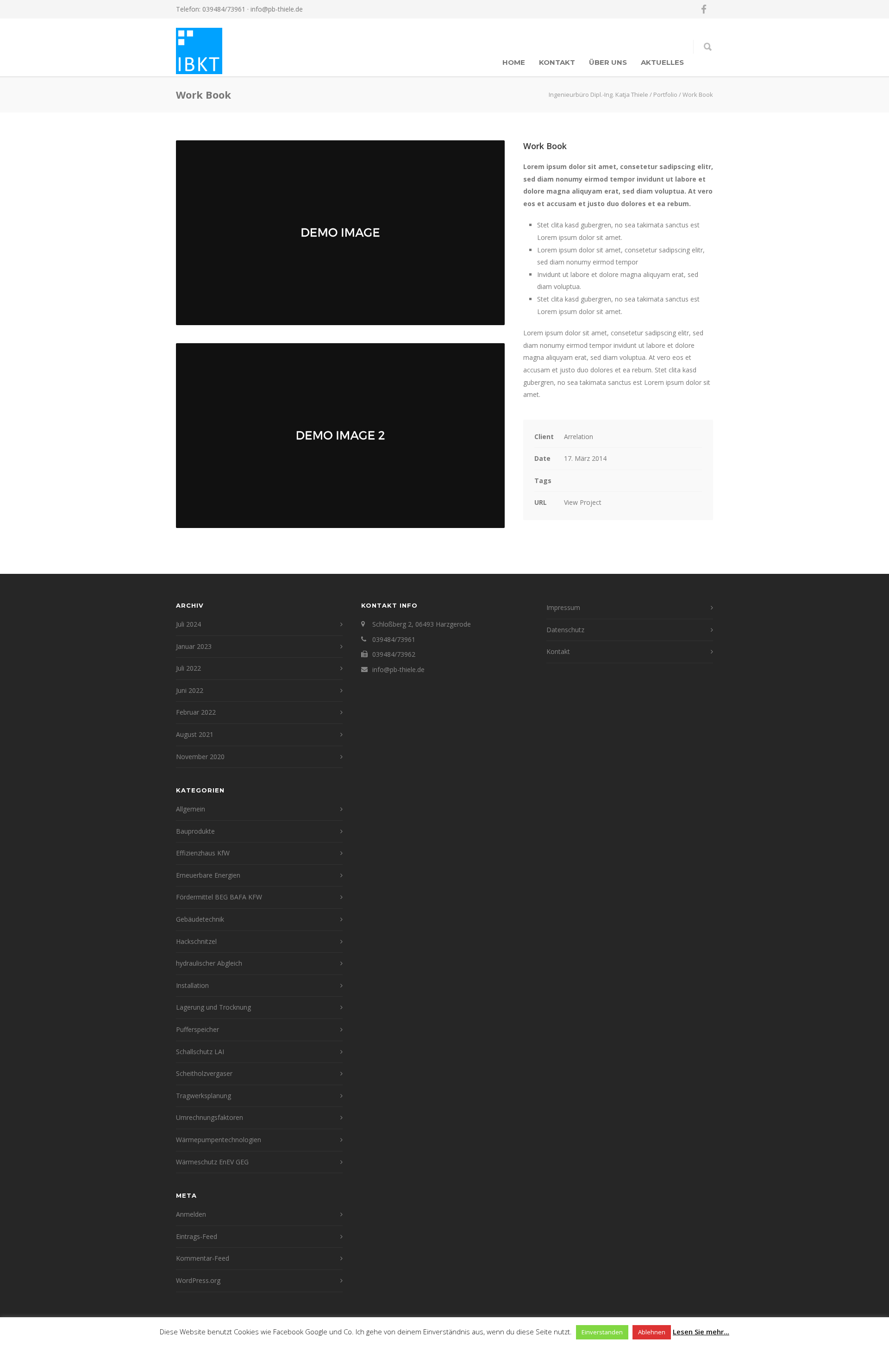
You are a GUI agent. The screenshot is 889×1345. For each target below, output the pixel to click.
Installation (192, 985)
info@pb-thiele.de (276, 9)
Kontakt (557, 62)
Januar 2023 (194, 646)
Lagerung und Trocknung (213, 1007)
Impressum (563, 607)
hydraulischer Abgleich (209, 963)
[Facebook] (704, 9)
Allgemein (190, 808)
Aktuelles (662, 62)
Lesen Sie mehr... (701, 1331)
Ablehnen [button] (651, 1332)
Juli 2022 (188, 668)
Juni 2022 (189, 690)
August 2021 (194, 734)
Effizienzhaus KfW (203, 852)
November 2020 (200, 756)
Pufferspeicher (197, 1029)
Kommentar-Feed (202, 1258)
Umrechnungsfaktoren (209, 1117)
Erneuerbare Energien (208, 875)
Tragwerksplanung (203, 1095)
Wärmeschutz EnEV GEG (212, 1161)
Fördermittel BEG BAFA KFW (219, 896)
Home (513, 62)
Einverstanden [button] (602, 1332)
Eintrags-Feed (196, 1236)
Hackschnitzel (196, 941)
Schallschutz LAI (200, 1051)
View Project (582, 502)
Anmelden (191, 1214)
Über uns (608, 62)
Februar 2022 (196, 712)
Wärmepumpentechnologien (218, 1139)
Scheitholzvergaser (204, 1073)
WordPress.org (198, 1280)
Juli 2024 (188, 624)
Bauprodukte (195, 831)
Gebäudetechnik (200, 919)
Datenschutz (565, 629)
